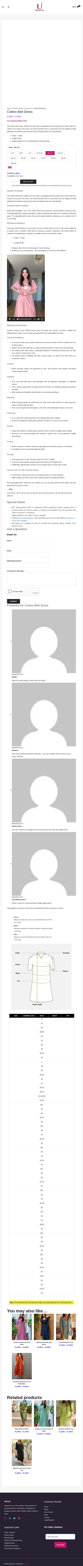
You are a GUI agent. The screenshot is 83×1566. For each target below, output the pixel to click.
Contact (46, 1517)
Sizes (11, 147)
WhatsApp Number (14, 561)
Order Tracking (9, 1532)
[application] (26, 287)
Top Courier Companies (12, 1548)
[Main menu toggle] (3, 7)
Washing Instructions (11, 1546)
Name (9, 541)
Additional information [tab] (27, 185)
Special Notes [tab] (40, 185)
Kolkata (69, 1562)
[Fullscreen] (42, 319)
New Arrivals (48, 1512)
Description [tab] (16, 185)
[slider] (24, 319)
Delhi (53, 1562)
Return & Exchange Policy (13, 1540)
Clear (10, 167)
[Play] (10, 319)
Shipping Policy (9, 1543)
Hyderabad (61, 1562)
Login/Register (49, 1520)
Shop (46, 1515)
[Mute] (39, 319)
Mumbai (73, 1562)
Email (9, 551)
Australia (45, 1562)
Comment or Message (16, 571)
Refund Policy (9, 1538)
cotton (25, 211)
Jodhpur (65, 1562)
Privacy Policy (9, 1535)
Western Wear (18, 108)
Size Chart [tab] (68, 185)
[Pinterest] (19, 1518)
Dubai (56, 1562)
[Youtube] (14, 1518)
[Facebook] (10, 1518)
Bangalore (49, 1562)
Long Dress (28, 108)
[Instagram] (5, 1518)
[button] (9, 7)
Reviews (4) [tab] (60, 185)
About (46, 1509)
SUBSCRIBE (60, 1545)
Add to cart (28, 181)
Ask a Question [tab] (50, 185)
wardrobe (56, 228)
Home (9, 108)
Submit (13, 601)
